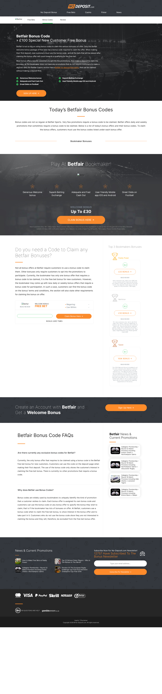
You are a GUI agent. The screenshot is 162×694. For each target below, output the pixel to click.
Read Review (25, 307)
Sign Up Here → (126, 407)
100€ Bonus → (125, 358)
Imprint (76, 620)
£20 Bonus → (125, 272)
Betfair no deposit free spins (67, 67)
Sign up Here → (31, 93)
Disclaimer (84, 620)
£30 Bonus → (125, 313)
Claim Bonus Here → (81, 219)
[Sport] (122, 265)
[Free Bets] (35, 18)
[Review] (66, 18)
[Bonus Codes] (51, 18)
